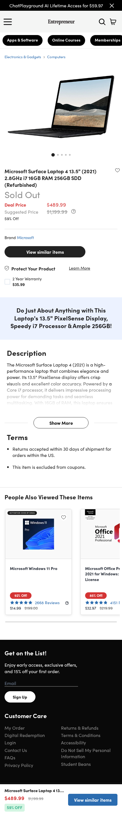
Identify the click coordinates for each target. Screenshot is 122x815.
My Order (15, 728)
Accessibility (73, 742)
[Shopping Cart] (113, 22)
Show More (61, 423)
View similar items (45, 252)
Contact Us (16, 750)
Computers (56, 56)
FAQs (10, 757)
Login (10, 742)
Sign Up (20, 697)
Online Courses (66, 40)
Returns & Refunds (79, 728)
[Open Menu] (9, 21)
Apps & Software (22, 40)
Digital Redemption (25, 735)
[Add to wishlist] (117, 170)
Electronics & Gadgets (23, 56)
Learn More (79, 268)
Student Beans (76, 764)
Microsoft (25, 237)
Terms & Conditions (80, 735)
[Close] (112, 5)
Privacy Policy (19, 765)
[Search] (102, 21)
